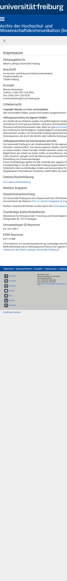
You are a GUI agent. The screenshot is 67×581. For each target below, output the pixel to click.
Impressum (51, 268)
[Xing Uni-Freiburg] (6, 295)
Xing (10, 295)
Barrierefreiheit (24, 268)
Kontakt (38, 268)
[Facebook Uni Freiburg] (6, 276)
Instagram (12, 286)
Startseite (4, 40)
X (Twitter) (12, 281)
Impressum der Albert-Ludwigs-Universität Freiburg (30, 249)
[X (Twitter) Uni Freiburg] (6, 281)
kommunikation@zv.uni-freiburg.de (53, 284)
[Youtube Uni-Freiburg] (6, 291)
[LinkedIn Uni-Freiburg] (6, 300)
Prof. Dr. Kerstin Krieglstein (46, 201)
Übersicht (9, 268)
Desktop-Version (12, 312)
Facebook (12, 276)
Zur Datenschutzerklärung (17, 182)
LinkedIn (11, 300)
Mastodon (12, 305)
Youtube (11, 291)
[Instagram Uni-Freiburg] (6, 286)
